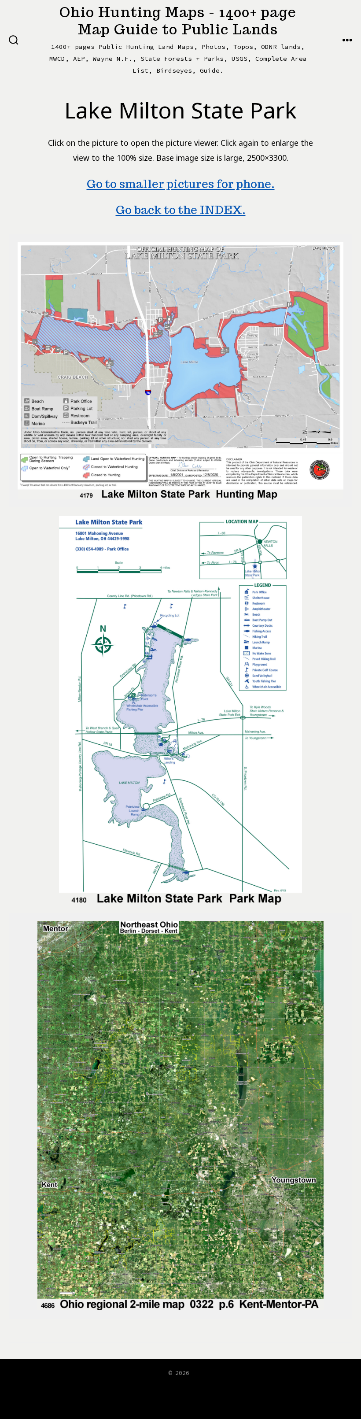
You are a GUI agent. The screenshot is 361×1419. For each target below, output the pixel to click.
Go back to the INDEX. (181, 210)
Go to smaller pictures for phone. (181, 184)
